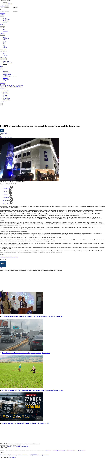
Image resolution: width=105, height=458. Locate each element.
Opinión (2, 14)
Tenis (4, 46)
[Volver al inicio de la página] (1, 104)
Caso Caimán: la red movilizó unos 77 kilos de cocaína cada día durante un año (25, 423)
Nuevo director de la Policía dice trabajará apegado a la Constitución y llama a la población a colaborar (32, 316)
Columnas (5, 18)
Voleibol (5, 47)
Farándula (5, 55)
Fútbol (4, 39)
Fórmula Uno (6, 38)
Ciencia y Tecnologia (7, 62)
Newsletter (2, 83)
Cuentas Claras (6, 19)
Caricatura (5, 78)
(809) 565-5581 (81, 450)
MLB (4, 42)
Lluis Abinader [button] (6, 257)
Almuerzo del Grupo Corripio (9, 76)
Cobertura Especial (7, 74)
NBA (4, 43)
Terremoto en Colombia (7, 3)
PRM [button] (16, 257)
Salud (1, 66)
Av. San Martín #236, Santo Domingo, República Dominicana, (14, 455)
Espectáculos (3, 50)
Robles (4, 80)
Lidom (4, 41)
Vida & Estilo (3, 57)
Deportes (2, 33)
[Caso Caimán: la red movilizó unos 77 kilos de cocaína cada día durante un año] (52, 406)
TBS (4, 45)
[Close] (0, 10)
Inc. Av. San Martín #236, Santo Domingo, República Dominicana (61, 450)
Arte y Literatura (6, 61)
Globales (2, 25)
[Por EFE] (2, 132)
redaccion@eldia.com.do (43, 455)
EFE (1, 133)
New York (5, 31)
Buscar (15, 7)
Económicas (3, 24)
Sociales (5, 64)
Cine (4, 53)
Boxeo (4, 37)
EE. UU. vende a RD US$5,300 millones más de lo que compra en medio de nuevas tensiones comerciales (32, 390)
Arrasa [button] (1, 257)
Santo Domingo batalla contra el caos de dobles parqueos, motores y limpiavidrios (26, 353)
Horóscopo (5, 71)
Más (1, 67)
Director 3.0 (5, 20)
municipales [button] (12, 257)
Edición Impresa (6, 79)
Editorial (5, 22)
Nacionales (2, 13)
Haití (4, 29)
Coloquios (5, 75)
